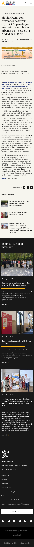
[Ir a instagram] (20, 520)
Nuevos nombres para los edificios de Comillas (16, 342)
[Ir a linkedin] (31, 187)
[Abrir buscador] (26, 3)
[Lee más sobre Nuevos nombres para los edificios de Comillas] (17, 322)
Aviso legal (17, 535)
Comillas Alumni (6, 488)
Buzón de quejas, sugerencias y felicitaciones (15, 504)
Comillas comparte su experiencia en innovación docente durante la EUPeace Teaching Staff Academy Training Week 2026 (20, 228)
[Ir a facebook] (23, 187)
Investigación (5, 475)
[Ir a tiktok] (31, 520)
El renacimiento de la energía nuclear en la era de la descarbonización (19, 203)
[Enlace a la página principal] (8, 3)
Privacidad (23, 531)
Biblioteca (4, 479)
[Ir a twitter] (27, 187)
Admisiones (5, 484)
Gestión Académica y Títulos (9, 492)
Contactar (17, 512)
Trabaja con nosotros (7, 496)
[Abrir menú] (31, 3)
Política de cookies (11, 531)
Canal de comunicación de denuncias (12, 500)
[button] (17, 205)
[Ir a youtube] (25, 520)
